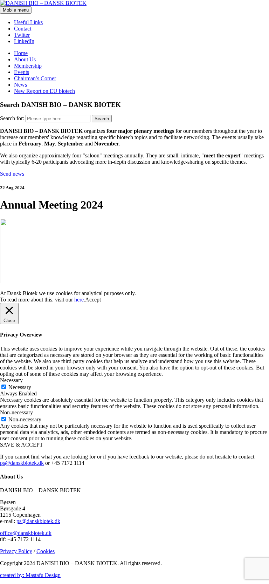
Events (21, 72)
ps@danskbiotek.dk (22, 463)
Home (21, 53)
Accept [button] (93, 300)
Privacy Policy (16, 551)
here (79, 300)
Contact (22, 29)
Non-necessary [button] (16, 412)
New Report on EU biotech (44, 91)
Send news (12, 174)
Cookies (45, 551)
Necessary (19, 387)
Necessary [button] (11, 380)
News (20, 85)
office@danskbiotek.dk (25, 533)
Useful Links (28, 22)
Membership (28, 66)
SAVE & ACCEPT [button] (21, 445)
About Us (25, 59)
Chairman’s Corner (35, 78)
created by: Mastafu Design (30, 575)
